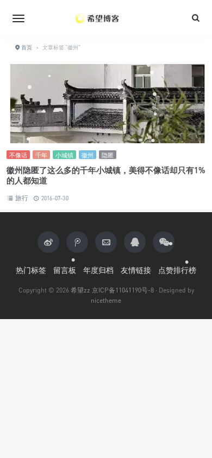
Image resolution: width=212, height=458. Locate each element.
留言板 (64, 270)
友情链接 (136, 270)
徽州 (87, 154)
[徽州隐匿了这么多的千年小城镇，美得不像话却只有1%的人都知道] (106, 103)
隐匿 (108, 154)
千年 (41, 154)
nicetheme (106, 300)
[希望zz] (106, 18)
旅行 (21, 198)
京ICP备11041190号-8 (123, 290)
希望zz (80, 290)
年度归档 (98, 270)
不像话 (18, 154)
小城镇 (64, 154)
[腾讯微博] (77, 242)
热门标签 (31, 270)
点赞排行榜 (177, 270)
